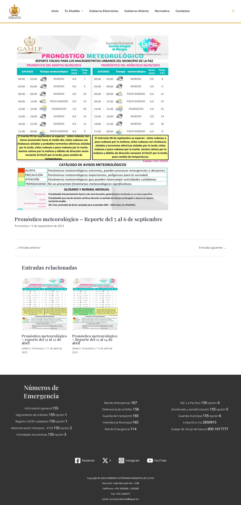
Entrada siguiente (212, 247)
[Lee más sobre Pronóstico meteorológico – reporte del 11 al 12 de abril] (45, 304)
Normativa (162, 11)
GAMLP (26, 348)
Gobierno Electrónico (103, 11)
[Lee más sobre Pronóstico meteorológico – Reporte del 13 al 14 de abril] (95, 304)
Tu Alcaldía (72, 11)
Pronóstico (22, 226)
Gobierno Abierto (136, 11)
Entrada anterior (28, 247)
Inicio (55, 11)
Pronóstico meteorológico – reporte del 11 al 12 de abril (44, 339)
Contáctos (183, 11)
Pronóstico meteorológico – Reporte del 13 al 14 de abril (94, 339)
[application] (81, 11)
